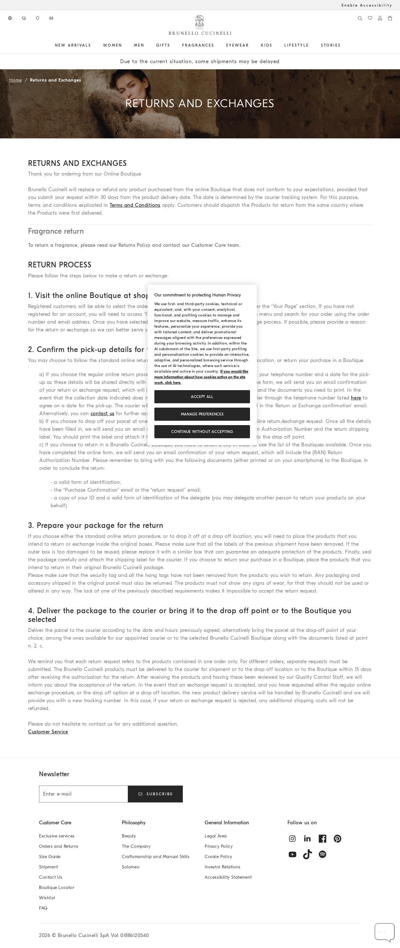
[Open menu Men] (146, 45)
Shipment (48, 867)
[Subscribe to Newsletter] (52, 18)
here (356, 398)
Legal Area (216, 836)
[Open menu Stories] (343, 45)
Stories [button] (331, 45)
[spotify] (323, 854)
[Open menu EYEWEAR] (251, 45)
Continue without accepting (202, 431)
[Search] (360, 18)
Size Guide (50, 856)
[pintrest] (337, 838)
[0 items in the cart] (390, 18)
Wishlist (47, 898)
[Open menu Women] (124, 45)
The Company (136, 846)
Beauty (129, 836)
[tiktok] (307, 854)
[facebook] (323, 838)
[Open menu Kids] (274, 45)
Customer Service (48, 732)
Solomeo (130, 867)
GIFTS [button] (163, 45)
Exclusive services (57, 836)
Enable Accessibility (367, 5)
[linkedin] (307, 838)
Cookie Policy (218, 856)
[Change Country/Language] (11, 18)
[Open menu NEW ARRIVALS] (93, 45)
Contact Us (50, 877)
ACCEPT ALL (202, 397)
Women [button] (112, 45)
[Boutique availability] (38, 18)
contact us (102, 413)
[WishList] (370, 18)
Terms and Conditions (135, 205)
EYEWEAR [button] (237, 45)
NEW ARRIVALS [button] (73, 45)
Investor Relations (223, 867)
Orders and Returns (58, 846)
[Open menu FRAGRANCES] (216, 45)
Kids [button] (266, 45)
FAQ (43, 908)
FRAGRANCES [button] (198, 45)
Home (15, 80)
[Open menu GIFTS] (172, 45)
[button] (385, 933)
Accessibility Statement (228, 877)
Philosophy (134, 823)
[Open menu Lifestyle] (311, 45)
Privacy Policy (219, 846)
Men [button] (139, 45)
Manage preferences (202, 414)
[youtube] (293, 854)
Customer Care (55, 823)
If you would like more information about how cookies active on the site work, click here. (201, 377)
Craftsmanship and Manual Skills (156, 856)
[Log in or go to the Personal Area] (380, 18)
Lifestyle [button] (296, 45)
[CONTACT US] (24, 18)
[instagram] (293, 838)
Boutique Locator (56, 887)
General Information (227, 823)
